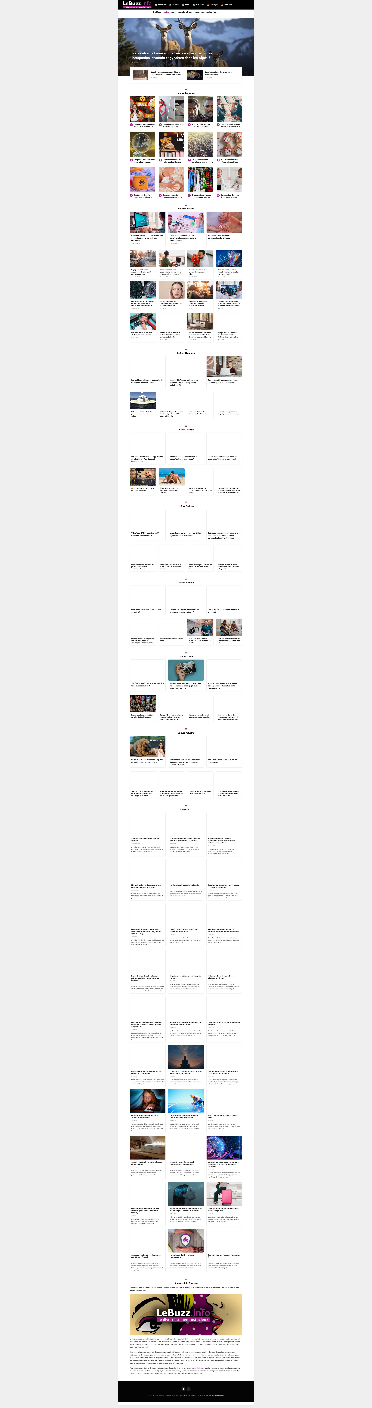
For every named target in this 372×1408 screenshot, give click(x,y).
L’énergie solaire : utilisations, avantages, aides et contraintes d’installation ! (184, 1117)
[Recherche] (248, 5)
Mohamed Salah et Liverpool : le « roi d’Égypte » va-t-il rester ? (221, 977)
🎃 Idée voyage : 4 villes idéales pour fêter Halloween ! (142, 489)
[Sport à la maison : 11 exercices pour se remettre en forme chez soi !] (229, 627)
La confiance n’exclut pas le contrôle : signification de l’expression (185, 534)
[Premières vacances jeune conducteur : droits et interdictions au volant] (200, 290)
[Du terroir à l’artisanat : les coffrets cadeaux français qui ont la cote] (200, 477)
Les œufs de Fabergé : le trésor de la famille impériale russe (142, 716)
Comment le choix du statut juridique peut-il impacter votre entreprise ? (228, 567)
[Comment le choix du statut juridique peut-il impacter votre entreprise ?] (229, 553)
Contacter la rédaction (208, 1395)
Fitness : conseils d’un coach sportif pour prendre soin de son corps (184, 931)
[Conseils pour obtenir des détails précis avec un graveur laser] (147, 1148)
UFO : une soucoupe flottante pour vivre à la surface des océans (141, 414)
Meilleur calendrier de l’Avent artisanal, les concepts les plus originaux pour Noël (231, 161)
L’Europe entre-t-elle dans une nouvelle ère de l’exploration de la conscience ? (186, 1072)
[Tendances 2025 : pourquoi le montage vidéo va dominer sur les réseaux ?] (172, 553)
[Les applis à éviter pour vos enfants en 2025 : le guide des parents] (147, 1101)
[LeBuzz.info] (137, 4)
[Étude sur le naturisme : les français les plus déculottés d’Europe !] (172, 477)
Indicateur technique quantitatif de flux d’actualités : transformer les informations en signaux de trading (229, 303)
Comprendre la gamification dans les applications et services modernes (182, 1163)
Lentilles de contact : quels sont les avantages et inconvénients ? (184, 610)
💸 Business (198, 5)
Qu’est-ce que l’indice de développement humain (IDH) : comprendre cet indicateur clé (228, 717)
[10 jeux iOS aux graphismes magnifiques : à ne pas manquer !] (229, 400)
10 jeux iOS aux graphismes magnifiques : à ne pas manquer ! (229, 414)
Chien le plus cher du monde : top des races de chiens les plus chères (147, 761)
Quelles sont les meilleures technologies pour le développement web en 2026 (185, 1024)
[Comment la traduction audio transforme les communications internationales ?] (186, 222)
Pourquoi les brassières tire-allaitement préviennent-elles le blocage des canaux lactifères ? (145, 978)
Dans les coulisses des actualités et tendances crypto (218, 73)
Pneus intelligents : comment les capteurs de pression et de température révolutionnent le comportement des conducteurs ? (142, 303)
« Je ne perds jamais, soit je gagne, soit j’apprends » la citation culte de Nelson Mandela (222, 685)
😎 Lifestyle (212, 5)
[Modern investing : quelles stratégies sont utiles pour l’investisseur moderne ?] (147, 871)
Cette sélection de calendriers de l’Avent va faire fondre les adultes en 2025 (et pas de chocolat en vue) (146, 932)
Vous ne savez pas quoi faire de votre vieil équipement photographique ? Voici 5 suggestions (185, 685)
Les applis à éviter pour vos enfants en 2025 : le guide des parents (144, 1117)
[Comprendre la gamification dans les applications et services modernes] (186, 1148)
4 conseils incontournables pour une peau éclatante (145, 840)
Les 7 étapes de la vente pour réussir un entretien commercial (230, 125)
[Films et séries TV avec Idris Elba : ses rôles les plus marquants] (200, 109)
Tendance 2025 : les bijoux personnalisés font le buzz (219, 236)
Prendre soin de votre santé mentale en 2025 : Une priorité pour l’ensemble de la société (186, 1210)
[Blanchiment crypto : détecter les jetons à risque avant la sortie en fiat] (200, 553)
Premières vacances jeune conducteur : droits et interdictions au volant (198, 303)
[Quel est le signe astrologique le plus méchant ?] (224, 1241)
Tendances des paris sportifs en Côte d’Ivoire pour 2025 (200, 792)
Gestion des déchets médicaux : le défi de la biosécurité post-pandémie (144, 196)
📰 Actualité (160, 5)
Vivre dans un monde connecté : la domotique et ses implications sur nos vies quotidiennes (171, 794)
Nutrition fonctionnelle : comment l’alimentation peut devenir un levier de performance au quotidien (221, 841)
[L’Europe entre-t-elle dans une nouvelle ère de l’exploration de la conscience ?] (186, 1057)
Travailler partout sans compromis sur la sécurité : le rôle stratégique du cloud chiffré (171, 272)
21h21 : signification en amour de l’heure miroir (222, 1117)
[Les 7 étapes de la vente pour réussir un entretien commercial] (229, 109)
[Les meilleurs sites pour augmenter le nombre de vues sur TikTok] (147, 366)
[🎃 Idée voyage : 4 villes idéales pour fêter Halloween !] (143, 477)
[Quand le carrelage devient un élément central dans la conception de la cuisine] (140, 75)
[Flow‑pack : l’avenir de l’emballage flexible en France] (200, 400)
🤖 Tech (185, 5)
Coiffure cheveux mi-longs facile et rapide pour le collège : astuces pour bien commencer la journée (142, 641)
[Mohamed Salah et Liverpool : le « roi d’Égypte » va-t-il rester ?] (224, 961)
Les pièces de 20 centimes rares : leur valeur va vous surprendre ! (144, 125)
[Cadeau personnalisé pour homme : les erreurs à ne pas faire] (200, 258)
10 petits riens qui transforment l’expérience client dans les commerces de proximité (185, 840)
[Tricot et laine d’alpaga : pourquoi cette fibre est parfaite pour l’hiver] (200, 179)
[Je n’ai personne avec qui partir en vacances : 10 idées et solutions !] (224, 443)
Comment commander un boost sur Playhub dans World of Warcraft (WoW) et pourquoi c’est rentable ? (146, 1025)
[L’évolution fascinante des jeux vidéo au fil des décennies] (224, 1008)
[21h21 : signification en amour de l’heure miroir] (224, 1101)
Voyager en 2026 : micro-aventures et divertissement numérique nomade (141, 272)
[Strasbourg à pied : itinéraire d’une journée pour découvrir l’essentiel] (147, 1241)
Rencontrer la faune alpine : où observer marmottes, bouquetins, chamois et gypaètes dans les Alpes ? (172, 55)
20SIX (175, 1373)
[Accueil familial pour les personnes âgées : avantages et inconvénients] (147, 1057)
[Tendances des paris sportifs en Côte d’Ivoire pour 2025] (200, 780)
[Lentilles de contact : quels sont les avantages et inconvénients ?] (186, 596)
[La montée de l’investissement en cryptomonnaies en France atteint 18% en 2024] (229, 780)
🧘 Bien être (226, 5)
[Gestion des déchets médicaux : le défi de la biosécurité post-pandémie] (142, 179)
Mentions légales (219, 1395)
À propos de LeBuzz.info (187, 1395)
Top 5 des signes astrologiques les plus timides (222, 761)
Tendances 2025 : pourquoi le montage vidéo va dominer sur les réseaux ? (170, 567)
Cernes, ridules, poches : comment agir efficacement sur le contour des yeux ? (171, 303)
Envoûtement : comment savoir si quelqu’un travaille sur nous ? (183, 457)
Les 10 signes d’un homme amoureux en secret (223, 610)
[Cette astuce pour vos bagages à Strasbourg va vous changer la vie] (224, 1194)
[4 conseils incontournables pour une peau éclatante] (147, 824)
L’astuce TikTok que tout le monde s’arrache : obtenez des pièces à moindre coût (184, 382)
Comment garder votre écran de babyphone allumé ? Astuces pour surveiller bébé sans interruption (230, 196)
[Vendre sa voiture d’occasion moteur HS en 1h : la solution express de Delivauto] (172, 321)
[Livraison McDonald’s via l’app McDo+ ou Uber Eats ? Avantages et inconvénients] (147, 443)
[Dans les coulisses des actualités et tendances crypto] (195, 75)
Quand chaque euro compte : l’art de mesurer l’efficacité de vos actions (224, 886)
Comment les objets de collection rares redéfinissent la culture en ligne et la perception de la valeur (171, 717)
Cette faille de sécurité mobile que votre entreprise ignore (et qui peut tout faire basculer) (145, 1211)
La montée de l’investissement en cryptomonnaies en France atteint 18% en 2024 (228, 794)
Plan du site (197, 1395)
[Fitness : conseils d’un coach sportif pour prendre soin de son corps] (186, 915)
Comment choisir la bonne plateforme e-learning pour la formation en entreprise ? (147, 238)
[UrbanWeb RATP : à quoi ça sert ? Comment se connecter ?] (147, 519)
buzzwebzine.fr (197, 1368)
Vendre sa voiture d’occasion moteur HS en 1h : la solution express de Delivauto (170, 335)
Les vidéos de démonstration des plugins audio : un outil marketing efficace (142, 567)
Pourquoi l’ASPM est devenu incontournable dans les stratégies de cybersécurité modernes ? (227, 335)
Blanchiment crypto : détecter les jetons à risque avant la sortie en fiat (200, 567)
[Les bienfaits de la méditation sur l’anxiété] (186, 871)
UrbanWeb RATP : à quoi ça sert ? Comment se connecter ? (145, 534)
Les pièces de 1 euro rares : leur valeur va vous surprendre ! (144, 161)
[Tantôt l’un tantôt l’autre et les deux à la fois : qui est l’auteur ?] (147, 670)
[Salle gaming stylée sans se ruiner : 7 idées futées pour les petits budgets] (224, 1057)
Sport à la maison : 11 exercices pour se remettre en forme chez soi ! (229, 641)
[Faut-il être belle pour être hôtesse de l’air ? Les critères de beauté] (200, 627)
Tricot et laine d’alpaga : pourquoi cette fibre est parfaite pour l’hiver (201, 196)
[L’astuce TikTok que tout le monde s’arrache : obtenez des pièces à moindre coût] (186, 366)
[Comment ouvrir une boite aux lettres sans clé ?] (171, 109)
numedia (177, 1371)
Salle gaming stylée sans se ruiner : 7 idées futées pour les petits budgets (223, 1072)
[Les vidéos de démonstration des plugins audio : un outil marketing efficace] (143, 553)
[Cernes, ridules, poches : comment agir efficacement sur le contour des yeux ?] (172, 290)
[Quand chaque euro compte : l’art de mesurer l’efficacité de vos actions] (224, 871)
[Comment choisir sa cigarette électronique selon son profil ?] (143, 321)
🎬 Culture (174, 5)
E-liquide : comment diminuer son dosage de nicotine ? (185, 977)
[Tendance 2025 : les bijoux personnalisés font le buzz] (224, 222)
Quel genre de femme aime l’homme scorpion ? (146, 610)
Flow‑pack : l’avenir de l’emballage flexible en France (199, 413)
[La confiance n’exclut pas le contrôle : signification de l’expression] (186, 519)
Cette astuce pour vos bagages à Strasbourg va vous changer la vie (223, 1210)
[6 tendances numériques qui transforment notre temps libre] (200, 703)
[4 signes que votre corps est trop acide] (172, 627)
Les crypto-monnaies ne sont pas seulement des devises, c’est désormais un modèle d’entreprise (223, 1164)
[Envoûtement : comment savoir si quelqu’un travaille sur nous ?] (186, 443)
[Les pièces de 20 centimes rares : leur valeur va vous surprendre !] (142, 109)
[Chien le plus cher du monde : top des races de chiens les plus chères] (147, 746)
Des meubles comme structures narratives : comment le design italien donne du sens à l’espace (200, 335)
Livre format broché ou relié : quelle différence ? (172, 161)
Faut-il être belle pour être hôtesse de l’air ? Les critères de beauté (200, 641)
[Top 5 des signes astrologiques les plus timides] (224, 746)
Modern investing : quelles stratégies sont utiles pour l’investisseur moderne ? (146, 886)
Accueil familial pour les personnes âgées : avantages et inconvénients (146, 1072)
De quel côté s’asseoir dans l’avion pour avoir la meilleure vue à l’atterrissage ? (201, 161)
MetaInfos (133, 1373)
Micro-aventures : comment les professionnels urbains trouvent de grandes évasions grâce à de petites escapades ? (229, 490)
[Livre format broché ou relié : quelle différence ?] (171, 144)
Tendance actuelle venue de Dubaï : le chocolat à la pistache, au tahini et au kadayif (223, 931)
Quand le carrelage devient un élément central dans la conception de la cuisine (166, 73)
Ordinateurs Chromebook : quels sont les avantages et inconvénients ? (223, 381)
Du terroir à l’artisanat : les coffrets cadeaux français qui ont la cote (200, 490)
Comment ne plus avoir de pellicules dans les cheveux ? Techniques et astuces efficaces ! (185, 762)
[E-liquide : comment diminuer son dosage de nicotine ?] (186, 961)
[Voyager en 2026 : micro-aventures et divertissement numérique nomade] (143, 258)
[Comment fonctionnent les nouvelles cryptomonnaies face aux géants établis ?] (229, 258)
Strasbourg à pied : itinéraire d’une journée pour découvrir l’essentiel (146, 1256)
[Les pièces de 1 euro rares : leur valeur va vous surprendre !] (142, 144)
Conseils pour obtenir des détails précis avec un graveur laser (146, 1163)
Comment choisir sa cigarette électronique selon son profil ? (141, 334)
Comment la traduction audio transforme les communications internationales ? (183, 238)
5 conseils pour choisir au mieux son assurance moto (182, 1256)
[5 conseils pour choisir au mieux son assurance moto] (186, 1241)
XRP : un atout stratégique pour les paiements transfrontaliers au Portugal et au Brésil (142, 794)
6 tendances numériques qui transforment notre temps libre (199, 716)
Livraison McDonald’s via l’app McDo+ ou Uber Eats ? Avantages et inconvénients (147, 459)
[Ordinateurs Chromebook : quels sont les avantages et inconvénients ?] (224, 366)
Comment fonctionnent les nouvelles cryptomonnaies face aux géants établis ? (228, 272)
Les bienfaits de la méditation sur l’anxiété (184, 885)
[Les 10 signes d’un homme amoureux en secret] (224, 596)
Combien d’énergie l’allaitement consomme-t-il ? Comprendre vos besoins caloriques (173, 196)
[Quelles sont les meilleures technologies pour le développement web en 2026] (186, 1008)
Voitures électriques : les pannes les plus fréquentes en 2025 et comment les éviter (171, 414)
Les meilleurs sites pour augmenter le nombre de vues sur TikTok (147, 381)
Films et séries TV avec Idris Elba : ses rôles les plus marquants (201, 125)
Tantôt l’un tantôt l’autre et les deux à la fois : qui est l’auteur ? (147, 684)
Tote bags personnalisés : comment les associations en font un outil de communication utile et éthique (224, 535)
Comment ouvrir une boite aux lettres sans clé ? (173, 125)
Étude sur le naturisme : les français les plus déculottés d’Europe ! (169, 490)
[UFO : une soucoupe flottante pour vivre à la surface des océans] (143, 400)
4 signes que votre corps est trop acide (171, 640)
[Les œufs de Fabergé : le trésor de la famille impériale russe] (143, 703)
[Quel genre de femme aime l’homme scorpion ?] (147, 596)
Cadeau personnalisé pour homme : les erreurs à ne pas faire (199, 272)
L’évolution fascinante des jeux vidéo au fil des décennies (224, 1024)
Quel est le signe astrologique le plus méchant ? (224, 1256)
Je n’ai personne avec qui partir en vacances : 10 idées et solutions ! (222, 457)
